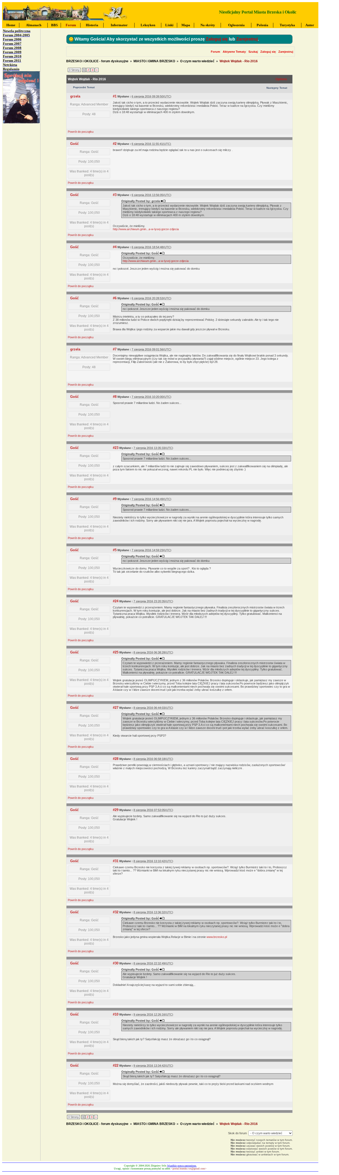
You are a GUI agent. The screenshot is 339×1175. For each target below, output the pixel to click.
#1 (115, 96)
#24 (115, 601)
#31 (115, 861)
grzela (75, 96)
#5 (115, 550)
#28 (115, 759)
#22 (115, 1065)
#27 (115, 708)
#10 (115, 1014)
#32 (115, 912)
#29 (115, 810)
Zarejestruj (247, 39)
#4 (115, 247)
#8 (115, 397)
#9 (115, 499)
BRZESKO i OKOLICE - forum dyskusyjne (97, 61)
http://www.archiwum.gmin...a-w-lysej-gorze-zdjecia (146, 229)
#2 (115, 144)
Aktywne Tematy (234, 51)
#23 (115, 448)
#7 (115, 349)
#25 (115, 652)
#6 (115, 298)
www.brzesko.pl (217, 936)
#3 (115, 195)
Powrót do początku (80, 131)
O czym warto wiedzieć (197, 61)
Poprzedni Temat (84, 87)
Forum (215, 51)
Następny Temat (276, 87)
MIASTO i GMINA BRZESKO (154, 61)
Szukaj (253, 51)
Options (281, 79)
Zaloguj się (217, 39)
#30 (115, 963)
